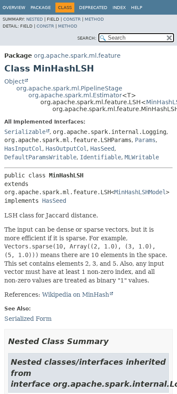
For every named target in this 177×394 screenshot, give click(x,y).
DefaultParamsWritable (40, 157)
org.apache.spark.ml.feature (77, 55)
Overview (14, 7)
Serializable (25, 131)
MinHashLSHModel (140, 192)
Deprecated (93, 7)
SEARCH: (86, 38)
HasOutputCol (66, 148)
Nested (34, 19)
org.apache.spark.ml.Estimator (75, 95)
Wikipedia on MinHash (75, 294)
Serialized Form (28, 318)
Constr (72, 19)
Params (145, 140)
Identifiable (100, 157)
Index (119, 7)
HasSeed (102, 148)
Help (136, 7)
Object (14, 81)
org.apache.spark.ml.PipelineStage (69, 88)
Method (94, 19)
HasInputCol (23, 148)
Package (41, 7)
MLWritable (142, 157)
